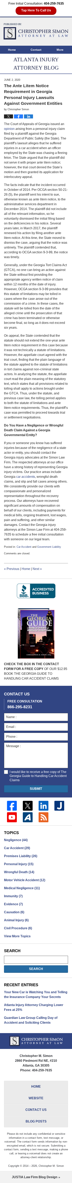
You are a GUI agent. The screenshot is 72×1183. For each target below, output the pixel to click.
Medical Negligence (22, 888)
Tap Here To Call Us (36, 10)
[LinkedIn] (43, 806)
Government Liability (49, 546)
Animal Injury (16, 920)
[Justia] (59, 806)
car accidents (25, 476)
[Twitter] (27, 806)
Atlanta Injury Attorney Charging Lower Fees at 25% (33, 1007)
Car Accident (24, 546)
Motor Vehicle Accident (24, 880)
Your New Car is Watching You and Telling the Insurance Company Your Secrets (35, 994)
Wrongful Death (19, 872)
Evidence (13, 904)
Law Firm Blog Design (34, 1177)
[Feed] (43, 817)
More (60, 49)
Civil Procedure (18, 928)
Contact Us (36, 1109)
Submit (36, 788)
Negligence (16, 840)
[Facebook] (12, 806)
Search (36, 969)
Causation (14, 912)
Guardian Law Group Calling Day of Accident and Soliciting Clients (30, 1020)
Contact (36, 49)
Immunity (13, 896)
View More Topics (17, 936)
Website (36, 1098)
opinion (9, 128)
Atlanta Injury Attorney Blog (36, 31)
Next (37, 569)
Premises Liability (20, 856)
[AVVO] (27, 817)
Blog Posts (36, 1121)
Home (12, 49)
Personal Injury (18, 864)
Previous (11, 569)
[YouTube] (12, 817)
